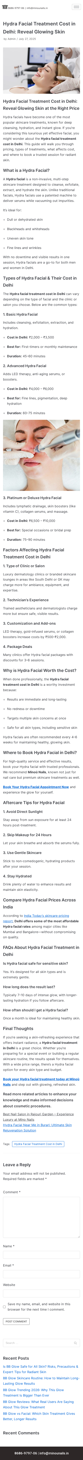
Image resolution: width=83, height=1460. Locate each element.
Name (9, 1246)
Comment (12, 1192)
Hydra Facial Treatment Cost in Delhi (38, 1144)
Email (8, 1265)
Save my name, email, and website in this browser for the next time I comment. (39, 1306)
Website (9, 1285)
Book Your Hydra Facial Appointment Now (36, 787)
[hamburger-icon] (76, 7)
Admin (12, 38)
